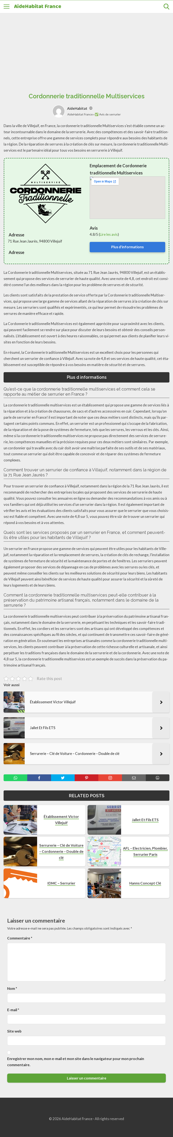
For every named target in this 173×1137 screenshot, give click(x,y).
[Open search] (166, 7)
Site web (14, 1031)
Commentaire (19, 938)
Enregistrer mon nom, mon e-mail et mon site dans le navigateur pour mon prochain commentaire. (75, 1061)
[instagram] (110, 777)
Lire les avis (109, 234)
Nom (12, 988)
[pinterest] (86, 777)
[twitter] (63, 777)
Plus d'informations (127, 247)
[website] (90, 108)
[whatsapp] (15, 777)
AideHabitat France (37, 6)
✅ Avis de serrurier (108, 114)
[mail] (134, 777)
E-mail (13, 1010)
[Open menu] (6, 7)
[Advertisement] (86, 48)
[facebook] (39, 777)
